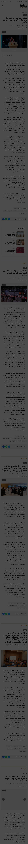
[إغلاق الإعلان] (15, 420)
